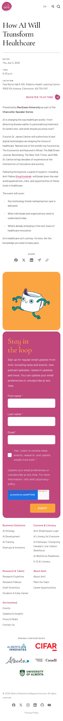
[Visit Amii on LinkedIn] (35, 705)
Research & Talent (13, 570)
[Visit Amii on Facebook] (13, 705)
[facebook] (16, 260)
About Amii (39, 570)
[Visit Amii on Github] (42, 705)
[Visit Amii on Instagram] (28, 705)
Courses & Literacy (44, 525)
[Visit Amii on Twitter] (20, 705)
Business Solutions (14, 525)
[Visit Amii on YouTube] (49, 705)
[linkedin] (31, 260)
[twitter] (24, 260)
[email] (39, 260)
